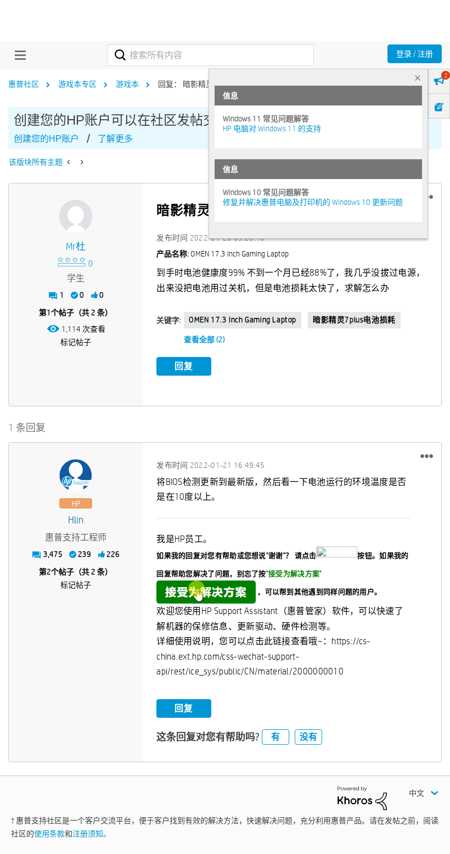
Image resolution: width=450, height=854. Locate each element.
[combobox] (210, 55)
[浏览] (17, 55)
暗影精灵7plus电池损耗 (354, 320)
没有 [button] (308, 737)
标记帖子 (75, 342)
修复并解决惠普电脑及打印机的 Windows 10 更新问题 (313, 202)
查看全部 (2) (204, 339)
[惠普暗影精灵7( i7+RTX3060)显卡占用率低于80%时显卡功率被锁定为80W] (69, 162)
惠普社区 (23, 84)
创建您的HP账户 (46, 138)
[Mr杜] (75, 216)
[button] (426, 456)
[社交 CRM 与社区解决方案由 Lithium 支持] (362, 797)
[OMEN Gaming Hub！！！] (81, 162)
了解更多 (115, 138)
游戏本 (127, 84)
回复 (184, 366)
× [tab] (417, 78)
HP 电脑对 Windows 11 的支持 (272, 128)
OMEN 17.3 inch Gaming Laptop (242, 320)
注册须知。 (91, 834)
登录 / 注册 (414, 54)
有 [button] (275, 737)
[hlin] (75, 475)
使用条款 (49, 834)
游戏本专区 (77, 84)
